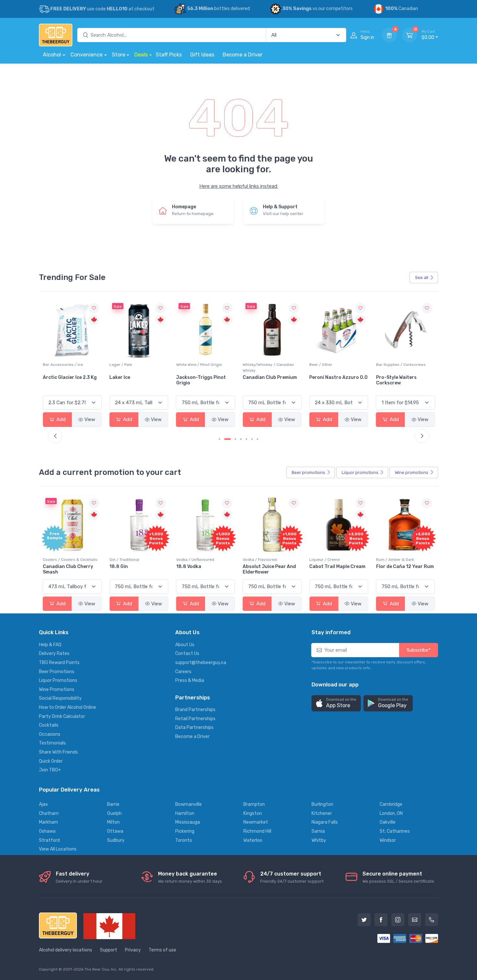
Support (108, 950)
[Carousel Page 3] (235, 439)
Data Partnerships (194, 727)
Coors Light (389, 378)
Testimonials (52, 743)
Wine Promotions (56, 689)
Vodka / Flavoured (260, 559)
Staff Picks (169, 55)
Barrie (113, 804)
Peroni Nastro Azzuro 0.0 (272, 378)
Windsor (388, 840)
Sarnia (318, 831)
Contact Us (187, 653)
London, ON (391, 813)
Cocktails (48, 725)
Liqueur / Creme (324, 559)
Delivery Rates (54, 653)
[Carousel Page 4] (241, 439)
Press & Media (189, 680)
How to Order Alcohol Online (67, 707)
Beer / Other (254, 365)
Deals (141, 55)
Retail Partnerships (195, 718)
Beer (308, 472)
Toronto (183, 840)
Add (60, 420)
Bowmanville (188, 804)
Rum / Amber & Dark (395, 559)
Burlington (322, 804)
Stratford (49, 840)
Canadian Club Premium (203, 378)
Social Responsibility (60, 698)
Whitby (319, 840)
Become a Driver (243, 55)
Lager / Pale (54, 365)
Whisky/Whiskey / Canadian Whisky (201, 368)
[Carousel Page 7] (257, 439)
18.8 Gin (118, 566)
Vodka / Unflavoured (195, 559)
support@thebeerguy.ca (200, 662)
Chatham (49, 813)
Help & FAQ (50, 644)
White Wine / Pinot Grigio (132, 365)
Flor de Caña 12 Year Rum (405, 566)
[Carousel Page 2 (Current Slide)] (227, 439)
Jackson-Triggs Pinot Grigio (134, 380)
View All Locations (58, 849)
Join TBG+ (50, 770)
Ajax (43, 804)
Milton (113, 822)
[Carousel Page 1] (219, 439)
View (89, 420)
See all (421, 277)
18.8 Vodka (188, 566)
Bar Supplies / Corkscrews (334, 365)
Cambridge (391, 804)
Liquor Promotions (58, 680)
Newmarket (255, 822)
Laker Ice (53, 378)
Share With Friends (58, 752)
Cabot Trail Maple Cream (337, 566)
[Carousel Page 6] (252, 439)
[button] (336, 703)
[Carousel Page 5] (246, 439)
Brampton (254, 804)
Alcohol (52, 55)
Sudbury (116, 840)
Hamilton (184, 813)
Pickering (184, 831)
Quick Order (51, 761)
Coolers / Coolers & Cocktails (70, 559)
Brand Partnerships (195, 709)
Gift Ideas (202, 55)
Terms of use (162, 950)
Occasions (49, 734)
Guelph (114, 813)
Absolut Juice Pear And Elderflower (269, 569)
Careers (183, 671)
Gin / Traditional (124, 559)
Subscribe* (419, 650)
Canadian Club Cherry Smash (68, 569)
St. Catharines (395, 831)
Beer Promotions (56, 671)
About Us (184, 644)
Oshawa (47, 831)
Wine (411, 472)
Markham (48, 822)
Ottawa (115, 831)
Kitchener (322, 813)
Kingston (252, 813)
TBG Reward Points (59, 662)
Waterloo (252, 840)
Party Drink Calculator (62, 716)
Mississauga (187, 822)
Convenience (86, 55)
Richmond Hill (257, 831)
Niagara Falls (325, 822)
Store (118, 55)
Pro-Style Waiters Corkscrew (329, 380)
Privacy (133, 950)
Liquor (360, 472)
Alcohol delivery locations (65, 950)
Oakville (388, 822)
